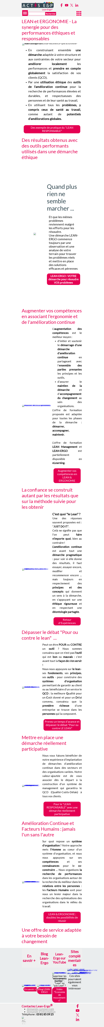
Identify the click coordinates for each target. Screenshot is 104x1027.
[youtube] (66, 5)
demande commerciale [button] (40, 1009)
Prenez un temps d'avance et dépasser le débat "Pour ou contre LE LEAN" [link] (62, 725)
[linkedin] (76, 5)
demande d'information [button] (41, 1011)
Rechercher (51, 13)
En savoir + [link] (30, 989)
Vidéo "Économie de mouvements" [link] (59, 995)
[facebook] (61, 5)
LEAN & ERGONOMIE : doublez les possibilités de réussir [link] (62, 917)
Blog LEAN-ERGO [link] (44, 990)
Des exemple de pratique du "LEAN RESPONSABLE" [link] (52, 129)
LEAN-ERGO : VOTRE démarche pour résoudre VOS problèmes (63, 279)
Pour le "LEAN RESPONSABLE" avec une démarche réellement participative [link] (62, 809)
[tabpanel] (52, 84)
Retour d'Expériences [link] (67, 621)
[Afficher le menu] (25, 13)
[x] (71, 5)
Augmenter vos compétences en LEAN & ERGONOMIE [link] (67, 475)
